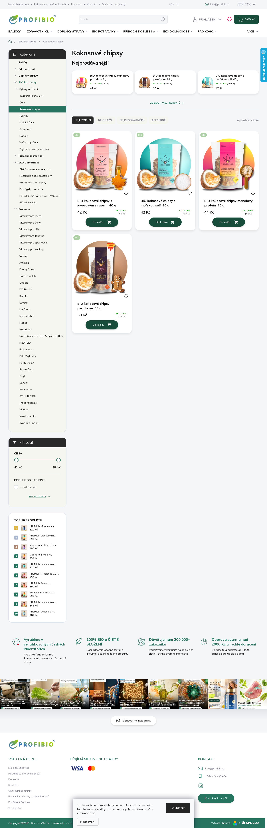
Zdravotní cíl (27, 69)
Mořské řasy (26, 122)
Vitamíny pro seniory (31, 249)
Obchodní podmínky (113, 4)
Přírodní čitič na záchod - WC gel (39, 196)
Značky (23, 256)
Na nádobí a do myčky (32, 182)
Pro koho (24, 209)
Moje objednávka (18, 4)
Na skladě (28, 487)
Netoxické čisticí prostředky (35, 175)
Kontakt (91, 4)
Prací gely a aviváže (31, 189)
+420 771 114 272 (215, 775)
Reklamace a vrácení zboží (50, 4)
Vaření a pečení (28, 142)
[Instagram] (200, 785)
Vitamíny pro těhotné (31, 235)
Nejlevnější (83, 120)
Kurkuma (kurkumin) (31, 95)
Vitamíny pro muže (30, 216)
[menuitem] (15, 31)
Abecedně (158, 120)
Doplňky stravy (28, 75)
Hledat (163, 19)
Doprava (76, 4)
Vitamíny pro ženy (30, 222)
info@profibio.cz (215, 768)
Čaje (22, 102)
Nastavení (87, 821)
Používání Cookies (19, 802)
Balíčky (23, 62)
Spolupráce (15, 808)
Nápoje (23, 136)
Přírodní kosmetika (31, 155)
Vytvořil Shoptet (220, 823)
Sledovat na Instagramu (136, 720)
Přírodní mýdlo (28, 202)
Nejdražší (105, 120)
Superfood (25, 129)
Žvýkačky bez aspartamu (34, 149)
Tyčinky (23, 115)
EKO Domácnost (29, 162)
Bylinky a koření (28, 89)
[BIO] (101, 165)
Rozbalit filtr (37, 496)
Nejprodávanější (132, 120)
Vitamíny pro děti (29, 229)
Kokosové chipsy (29, 109)
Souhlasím (178, 808)
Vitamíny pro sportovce (33, 242)
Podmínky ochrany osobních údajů (28, 796)
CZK (247, 4)
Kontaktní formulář (216, 798)
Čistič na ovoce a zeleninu (34, 169)
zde (92, 813)
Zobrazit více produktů (165, 103)
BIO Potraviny (28, 82)
